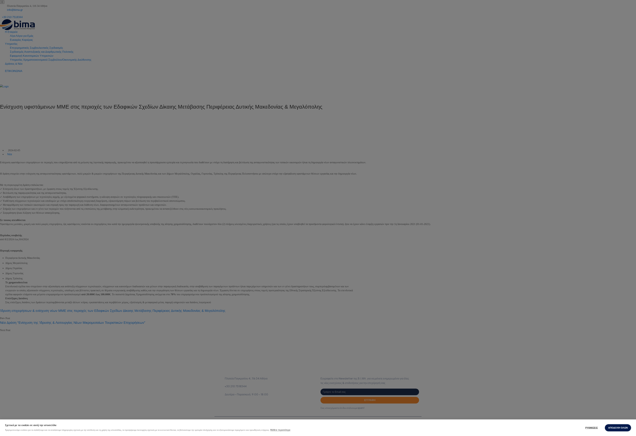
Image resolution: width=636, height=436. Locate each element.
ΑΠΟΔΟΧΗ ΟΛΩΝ (618, 428)
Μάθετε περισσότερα (280, 430)
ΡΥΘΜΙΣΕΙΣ (591, 428)
